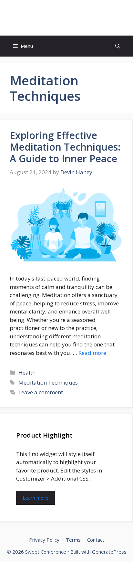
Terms (73, 539)
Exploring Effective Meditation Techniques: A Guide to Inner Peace (65, 147)
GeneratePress (109, 551)
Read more (92, 352)
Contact (95, 539)
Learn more (35, 497)
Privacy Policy (44, 539)
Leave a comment (40, 392)
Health (27, 372)
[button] (118, 46)
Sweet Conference (66, 17)
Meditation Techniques (48, 382)
